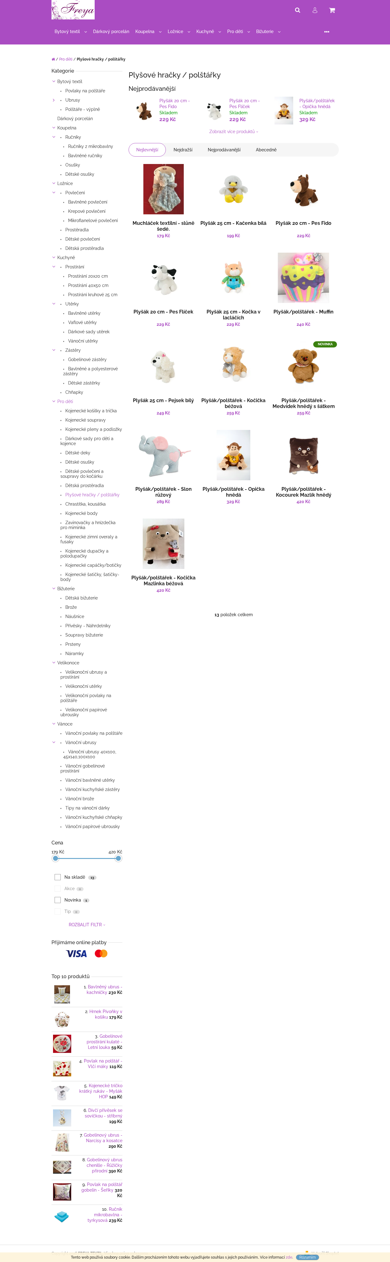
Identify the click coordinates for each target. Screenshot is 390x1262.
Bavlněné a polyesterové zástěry (90, 371)
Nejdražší (183, 149)
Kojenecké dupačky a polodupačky (84, 553)
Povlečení (74, 192)
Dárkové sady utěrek (88, 331)
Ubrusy (72, 100)
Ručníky (72, 137)
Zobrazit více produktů (232, 131)
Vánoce (64, 723)
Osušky (72, 164)
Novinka (75, 900)
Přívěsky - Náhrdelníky (87, 625)
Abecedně (266, 149)
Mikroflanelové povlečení (92, 220)
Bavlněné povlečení (87, 202)
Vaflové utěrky (82, 322)
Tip (70, 911)
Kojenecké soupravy (85, 420)
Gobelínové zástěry (87, 359)
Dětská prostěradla (84, 248)
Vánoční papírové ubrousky (92, 826)
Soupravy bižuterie (83, 635)
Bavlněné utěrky (84, 313)
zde (289, 1257)
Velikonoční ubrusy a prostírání (83, 674)
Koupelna (66, 127)
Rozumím (307, 1257)
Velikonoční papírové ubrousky (83, 712)
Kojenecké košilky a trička (90, 410)
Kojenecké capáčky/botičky (92, 565)
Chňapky (73, 392)
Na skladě (79, 877)
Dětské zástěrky (83, 383)
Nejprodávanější (224, 149)
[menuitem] (70, 31)
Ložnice (65, 183)
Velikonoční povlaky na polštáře (85, 698)
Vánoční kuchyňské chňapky (93, 817)
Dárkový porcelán (75, 118)
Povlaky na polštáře (84, 90)
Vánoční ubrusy (80, 742)
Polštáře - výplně (82, 109)
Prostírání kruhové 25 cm (92, 294)
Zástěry (72, 350)
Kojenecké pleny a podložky (93, 429)
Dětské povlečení (82, 239)
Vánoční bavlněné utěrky (89, 780)
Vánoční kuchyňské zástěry (92, 789)
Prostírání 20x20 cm (87, 276)
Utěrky (71, 303)
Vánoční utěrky (82, 341)
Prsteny (72, 644)
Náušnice (74, 616)
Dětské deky (77, 452)
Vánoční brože (79, 798)
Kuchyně (66, 257)
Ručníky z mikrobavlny (90, 146)
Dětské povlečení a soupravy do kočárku (82, 474)
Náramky (74, 653)
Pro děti (65, 401)
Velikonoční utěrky (83, 686)
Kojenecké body (81, 513)
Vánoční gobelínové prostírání (82, 768)
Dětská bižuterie (81, 597)
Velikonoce (68, 662)
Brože (70, 607)
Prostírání (74, 266)
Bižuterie (66, 588)
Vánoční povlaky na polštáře (93, 733)
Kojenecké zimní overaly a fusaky (88, 539)
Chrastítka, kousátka (85, 504)
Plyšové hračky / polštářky (92, 494)
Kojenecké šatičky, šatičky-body (89, 577)
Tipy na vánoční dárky (87, 808)
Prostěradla (76, 229)
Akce (72, 888)
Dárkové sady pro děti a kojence (86, 441)
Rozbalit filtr (85, 924)
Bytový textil (69, 81)
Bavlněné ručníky (84, 155)
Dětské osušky (79, 174)
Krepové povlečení (86, 211)
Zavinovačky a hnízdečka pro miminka (88, 525)
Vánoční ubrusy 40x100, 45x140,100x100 (89, 754)
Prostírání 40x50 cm (88, 285)
